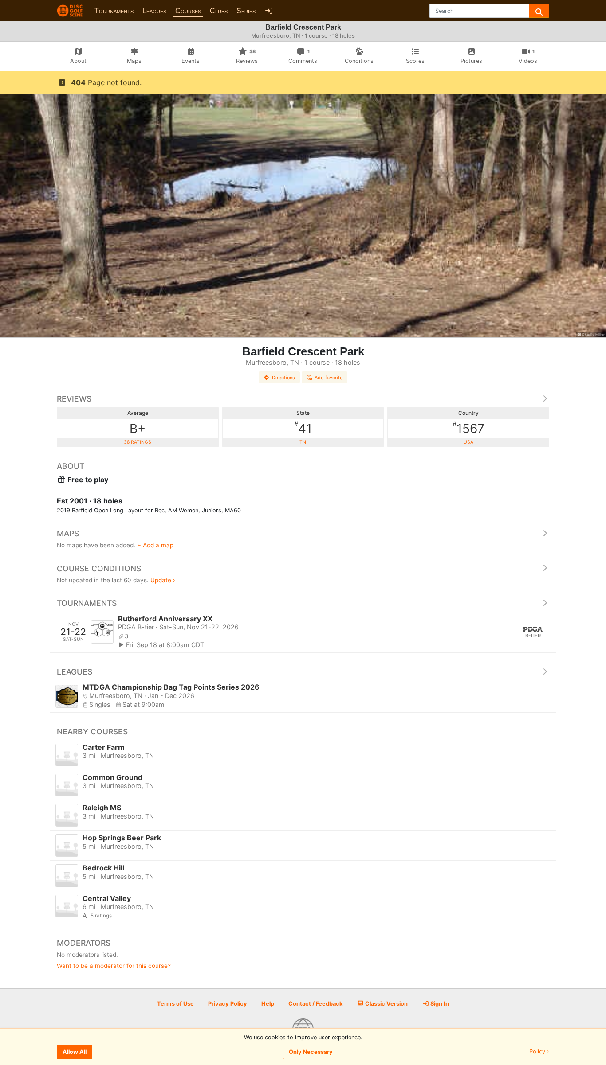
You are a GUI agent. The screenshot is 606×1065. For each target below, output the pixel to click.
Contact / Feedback (315, 1003)
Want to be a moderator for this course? (114, 965)
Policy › (539, 1052)
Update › (162, 580)
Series (246, 11)
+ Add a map (155, 545)
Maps (68, 533)
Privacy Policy (227, 1003)
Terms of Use (175, 1003)
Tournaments (114, 11)
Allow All (75, 1052)
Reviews (74, 398)
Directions (283, 378)
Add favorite (328, 378)
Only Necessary (311, 1052)
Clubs (219, 11)
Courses (188, 11)
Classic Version (386, 1003)
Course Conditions (99, 568)
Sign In (439, 1003)
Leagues (154, 11)
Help (267, 1003)
